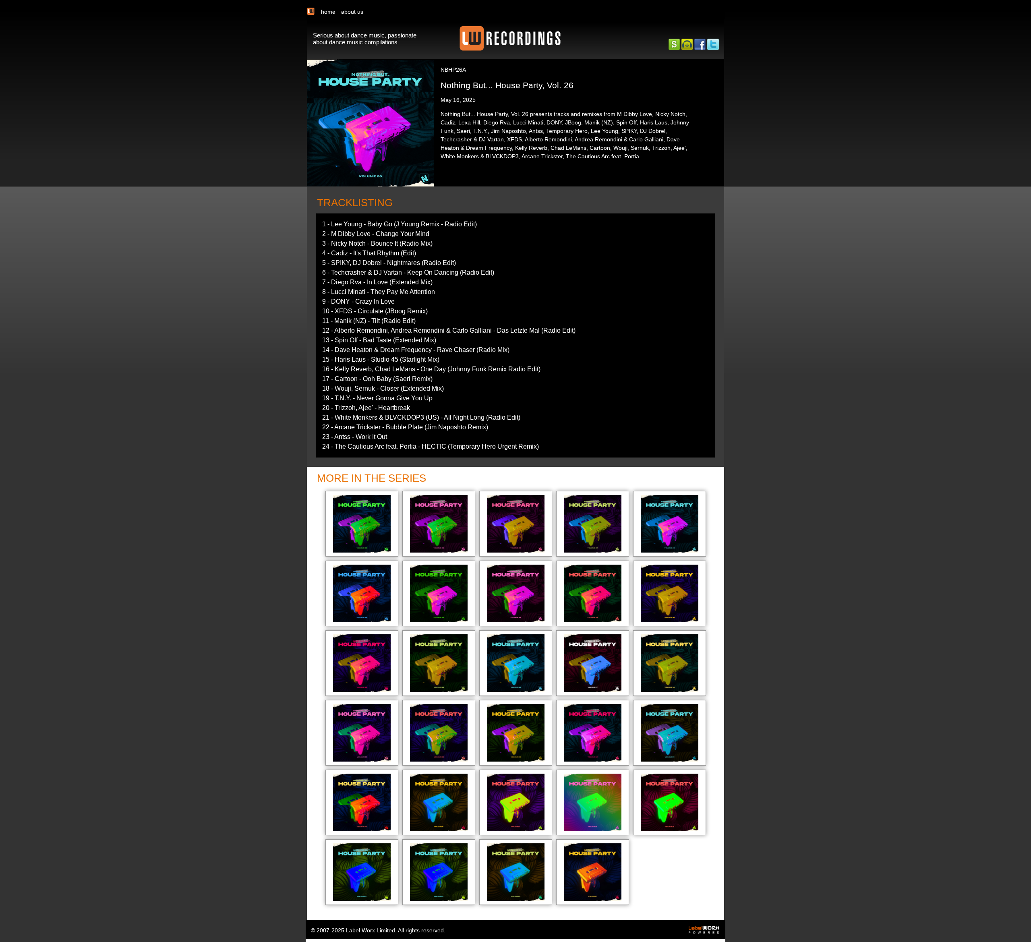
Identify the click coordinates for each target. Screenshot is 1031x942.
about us (352, 11)
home (328, 11)
